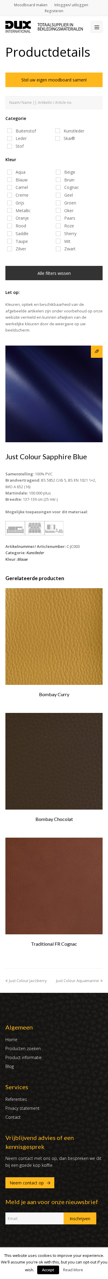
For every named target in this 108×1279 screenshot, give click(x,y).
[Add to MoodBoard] (97, 352)
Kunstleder (35, 552)
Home (11, 1039)
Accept (48, 1269)
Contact (13, 1117)
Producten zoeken (23, 1048)
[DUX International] (44, 26)
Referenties (16, 1099)
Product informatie (23, 1057)
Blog (9, 1066)
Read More (73, 1269)
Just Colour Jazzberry (28, 980)
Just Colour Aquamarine (77, 980)
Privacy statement (22, 1108)
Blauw (22, 559)
